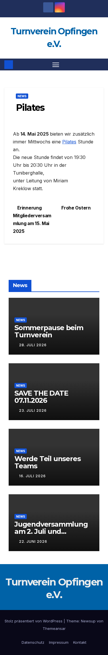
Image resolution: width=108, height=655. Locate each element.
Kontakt (79, 642)
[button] (100, 65)
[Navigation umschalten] (56, 65)
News (22, 96)
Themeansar (54, 628)
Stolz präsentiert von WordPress (34, 621)
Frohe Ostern (76, 208)
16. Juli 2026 (32, 476)
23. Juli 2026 (33, 410)
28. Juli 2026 (33, 345)
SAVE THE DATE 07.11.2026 (41, 397)
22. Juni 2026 (33, 541)
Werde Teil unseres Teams (47, 462)
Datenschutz (33, 642)
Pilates (69, 142)
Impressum (59, 642)
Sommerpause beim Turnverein (48, 331)
